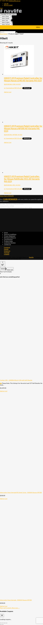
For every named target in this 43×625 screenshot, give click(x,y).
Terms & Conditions (10, 234)
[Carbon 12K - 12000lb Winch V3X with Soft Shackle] (21, 378)
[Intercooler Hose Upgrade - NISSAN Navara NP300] (21, 598)
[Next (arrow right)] (3, 624)
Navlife (31, 257)
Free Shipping (8, 239)
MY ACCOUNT (8, 5)
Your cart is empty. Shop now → (10, 608)
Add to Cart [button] (7, 92)
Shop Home (3, 34)
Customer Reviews (10, 243)
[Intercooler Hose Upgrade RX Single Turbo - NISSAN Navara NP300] (21, 491)
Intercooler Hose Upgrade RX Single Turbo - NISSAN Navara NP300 (21, 492)
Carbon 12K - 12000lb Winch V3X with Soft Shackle (16, 380)
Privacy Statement (9, 236)
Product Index (8, 241)
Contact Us (7, 244)
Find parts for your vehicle (8, 14)
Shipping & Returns (10, 237)
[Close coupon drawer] (2, 615)
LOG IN (6, 3)
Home (6, 232)
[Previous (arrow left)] (1, 624)
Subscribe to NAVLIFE (7, 196)
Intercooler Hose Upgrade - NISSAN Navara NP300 (16, 600)
